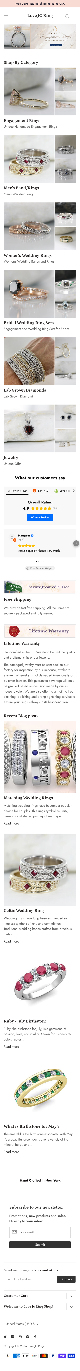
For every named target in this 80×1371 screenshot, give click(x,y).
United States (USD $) (21, 1323)
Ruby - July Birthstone (25, 1021)
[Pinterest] (27, 1336)
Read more (11, 823)
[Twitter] (5, 1336)
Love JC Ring (40, 15)
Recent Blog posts (21, 716)
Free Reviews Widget (41, 568)
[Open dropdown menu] (71, 1296)
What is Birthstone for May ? (31, 1126)
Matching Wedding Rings (28, 798)
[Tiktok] (35, 1336)
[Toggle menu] (6, 15)
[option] (40, 36)
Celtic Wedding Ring (24, 910)
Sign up (66, 1279)
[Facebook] (12, 1336)
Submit (40, 1244)
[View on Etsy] (12, 537)
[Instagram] (20, 1336)
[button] (4, 543)
